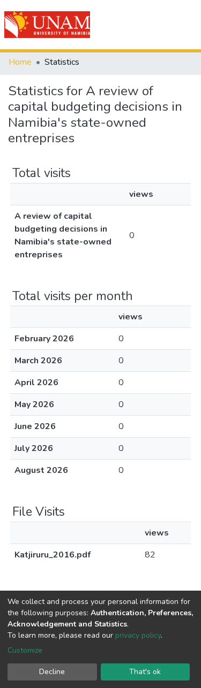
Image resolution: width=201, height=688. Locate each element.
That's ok (145, 672)
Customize (25, 650)
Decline (52, 672)
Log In (154, 24)
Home (20, 62)
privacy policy (138, 635)
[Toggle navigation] (186, 24)
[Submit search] (132, 25)
